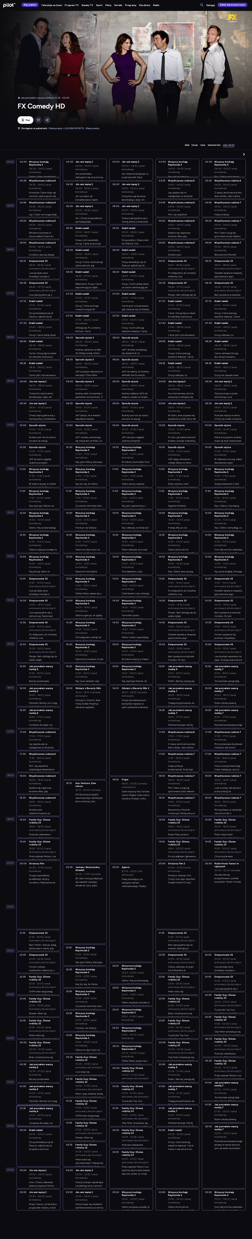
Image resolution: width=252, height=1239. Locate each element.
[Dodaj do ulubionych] (38, 120)
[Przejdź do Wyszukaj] (202, 5)
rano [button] (202, 145)
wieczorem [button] (214, 145)
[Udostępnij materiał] (47, 120)
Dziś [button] (187, 145)
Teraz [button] (194, 145)
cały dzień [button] (229, 145)
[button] (244, 154)
